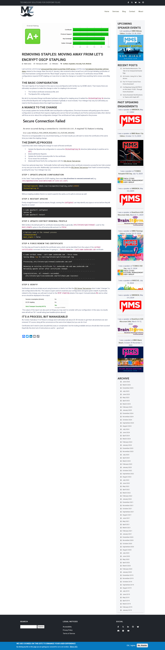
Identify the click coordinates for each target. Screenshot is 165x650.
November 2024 (128, 416)
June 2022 (126, 483)
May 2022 (126, 486)
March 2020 (127, 566)
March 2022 (127, 493)
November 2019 (128, 578)
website (88, 64)
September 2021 (128, 512)
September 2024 (128, 423)
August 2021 (127, 515)
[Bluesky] (135, 2)
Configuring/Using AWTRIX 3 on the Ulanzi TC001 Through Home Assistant (132, 89)
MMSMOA (135, 110)
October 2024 (127, 420)
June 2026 (126, 382)
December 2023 (128, 448)
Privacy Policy (68, 630)
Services (115, 11)
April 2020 (126, 562)
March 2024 (127, 439)
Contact (132, 11)
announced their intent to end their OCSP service (58, 69)
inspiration (72, 64)
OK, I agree (131, 645)
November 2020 (128, 540)
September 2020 (128, 547)
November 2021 (128, 505)
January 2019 (127, 610)
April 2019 (126, 600)
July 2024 (126, 429)
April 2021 (126, 524)
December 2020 (128, 537)
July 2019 (126, 591)
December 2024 (128, 413)
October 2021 (127, 508)
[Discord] (118, 631)
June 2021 (126, 518)
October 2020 (127, 543)
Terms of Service (69, 633)
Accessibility (67, 627)
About (141, 11)
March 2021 (127, 527)
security (78, 64)
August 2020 (127, 550)
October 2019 (127, 581)
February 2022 (127, 496)
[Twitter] (132, 2)
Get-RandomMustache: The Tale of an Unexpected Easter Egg (132, 71)
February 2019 (127, 607)
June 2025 (126, 394)
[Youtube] (128, 631)
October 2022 (127, 470)
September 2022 (128, 474)
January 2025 (127, 410)
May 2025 (126, 397)
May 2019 (126, 597)
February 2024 (127, 442)
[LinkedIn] (139, 2)
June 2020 (126, 556)
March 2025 (127, 404)
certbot (65, 64)
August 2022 (127, 477)
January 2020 (127, 572)
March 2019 (127, 604)
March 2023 (127, 461)
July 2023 (126, 455)
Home (107, 11)
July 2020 (126, 553)
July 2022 (126, 480)
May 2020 (126, 559)
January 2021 (127, 534)
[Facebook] (128, 2)
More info (73, 647)
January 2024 (127, 445)
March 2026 (127, 385)
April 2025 (126, 401)
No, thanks (142, 645)
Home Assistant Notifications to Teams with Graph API (132, 96)
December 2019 (128, 575)
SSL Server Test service (72, 161)
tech (83, 64)
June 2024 (126, 432)
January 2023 (127, 467)
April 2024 (126, 435)
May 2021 (126, 521)
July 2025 (126, 391)
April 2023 (126, 458)
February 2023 (127, 464)
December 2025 (128, 388)
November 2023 (128, 451)
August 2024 (127, 426)
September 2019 (128, 585)
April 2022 (126, 489)
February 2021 (127, 531)
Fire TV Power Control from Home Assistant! (132, 83)
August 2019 (127, 588)
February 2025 (127, 407)
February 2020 (127, 569)
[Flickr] (123, 631)
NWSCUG (135, 281)
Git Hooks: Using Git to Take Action (132, 77)
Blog (124, 11)
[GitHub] (143, 2)
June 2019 (126, 594)
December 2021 (128, 502)
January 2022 (127, 499)
